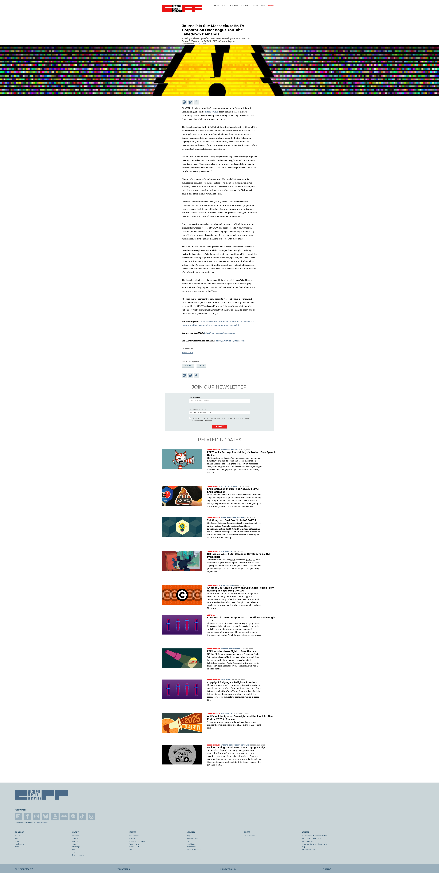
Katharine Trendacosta (233, 518)
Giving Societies (307, 841)
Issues (224, 6)
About (216, 6)
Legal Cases (191, 844)
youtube (55, 816)
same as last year (237, 568)
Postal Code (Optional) (197, 409)
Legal (17, 838)
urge (256, 632)
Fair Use (187, 366)
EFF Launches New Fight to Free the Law (232, 651)
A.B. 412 (251, 560)
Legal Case (212, 615)
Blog (188, 836)
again (232, 560)
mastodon (18, 816)
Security (17, 841)
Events (189, 841)
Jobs (74, 849)
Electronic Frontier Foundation (182, 10)
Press (17, 847)
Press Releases (192, 838)
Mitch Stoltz (187, 353)
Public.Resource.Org (216, 663)
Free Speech (134, 836)
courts (213, 635)
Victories (75, 841)
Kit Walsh (227, 680)
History (74, 844)
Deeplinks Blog (213, 450)
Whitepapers (191, 847)
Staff (73, 852)
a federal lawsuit (210, 112)
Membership (19, 844)
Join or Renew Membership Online (314, 836)
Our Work (234, 6)
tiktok (82, 816)
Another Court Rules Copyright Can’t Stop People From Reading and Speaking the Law (240, 589)
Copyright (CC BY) (24, 869)
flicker (64, 816)
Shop (263, 6)
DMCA (201, 366)
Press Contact (249, 836)
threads (91, 816)
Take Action (246, 6)
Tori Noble (227, 714)
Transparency (134, 844)
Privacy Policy (228, 869)
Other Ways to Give (308, 849)
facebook (27, 816)
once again (216, 691)
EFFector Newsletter (194, 849)
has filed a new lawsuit (221, 654)
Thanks (327, 869)
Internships (76, 847)
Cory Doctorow (230, 486)
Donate (271, 6)
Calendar (75, 836)
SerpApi (227, 458)
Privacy (132, 838)
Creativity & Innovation (137, 841)
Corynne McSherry (231, 649)
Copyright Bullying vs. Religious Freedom (232, 682)
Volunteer (75, 838)
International (134, 847)
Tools (255, 6)
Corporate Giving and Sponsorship (314, 844)
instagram (36, 816)
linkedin (73, 816)
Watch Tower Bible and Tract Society (228, 623)
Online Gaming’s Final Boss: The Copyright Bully (236, 747)
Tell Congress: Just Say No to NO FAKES (231, 520)
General (17, 836)
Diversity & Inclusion (79, 855)
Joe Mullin (227, 551)
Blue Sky (45, 816)
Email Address (194, 397)
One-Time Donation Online (311, 838)
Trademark (124, 869)
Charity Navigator (42, 822)
